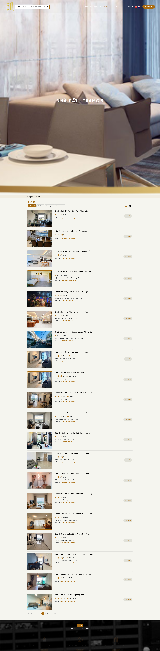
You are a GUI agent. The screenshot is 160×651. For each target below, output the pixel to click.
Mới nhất (32, 206)
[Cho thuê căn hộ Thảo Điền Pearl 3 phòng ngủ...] (39, 258)
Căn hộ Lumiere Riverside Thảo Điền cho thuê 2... (73, 413)
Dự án (115, 6)
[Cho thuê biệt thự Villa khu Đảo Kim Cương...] (39, 319)
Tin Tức (122, 6)
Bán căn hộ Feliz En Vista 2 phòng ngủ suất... (72, 594)
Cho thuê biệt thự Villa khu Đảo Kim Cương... (72, 312)
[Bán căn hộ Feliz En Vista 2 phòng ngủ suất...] (39, 602)
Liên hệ (130, 6)
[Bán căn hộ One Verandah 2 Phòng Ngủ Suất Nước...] (39, 561)
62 (52, 613)
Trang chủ (88, 6)
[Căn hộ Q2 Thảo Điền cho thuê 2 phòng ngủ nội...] (39, 359)
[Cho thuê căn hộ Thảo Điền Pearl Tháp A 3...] (39, 218)
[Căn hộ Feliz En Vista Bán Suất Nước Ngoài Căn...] (39, 581)
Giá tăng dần (49, 206)
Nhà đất (107, 6)
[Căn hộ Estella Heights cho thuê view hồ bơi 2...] (39, 440)
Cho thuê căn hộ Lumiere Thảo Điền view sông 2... (74, 392)
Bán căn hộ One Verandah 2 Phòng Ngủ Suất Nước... (75, 554)
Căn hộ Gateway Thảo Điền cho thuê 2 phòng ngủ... (74, 514)
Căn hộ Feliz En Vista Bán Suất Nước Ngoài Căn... (73, 574)
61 (49, 613)
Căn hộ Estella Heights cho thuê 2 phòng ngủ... (73, 473)
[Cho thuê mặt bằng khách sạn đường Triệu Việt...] (39, 279)
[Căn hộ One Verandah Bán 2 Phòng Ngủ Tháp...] (39, 541)
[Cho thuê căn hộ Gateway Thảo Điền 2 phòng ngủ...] (39, 501)
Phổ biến (40, 206)
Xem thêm (128, 216)
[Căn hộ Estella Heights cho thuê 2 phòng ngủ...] (39, 480)
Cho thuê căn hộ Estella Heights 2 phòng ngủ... (73, 453)
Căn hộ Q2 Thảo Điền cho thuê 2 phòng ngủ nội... (73, 352)
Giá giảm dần (60, 206)
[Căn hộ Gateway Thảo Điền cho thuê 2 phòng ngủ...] (39, 521)
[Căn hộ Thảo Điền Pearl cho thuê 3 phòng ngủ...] (39, 238)
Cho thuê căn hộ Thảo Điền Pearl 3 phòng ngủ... (73, 251)
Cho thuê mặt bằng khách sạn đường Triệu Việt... (73, 271)
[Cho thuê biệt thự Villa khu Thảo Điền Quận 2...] (39, 299)
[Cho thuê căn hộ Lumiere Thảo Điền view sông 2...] (39, 400)
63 (55, 613)
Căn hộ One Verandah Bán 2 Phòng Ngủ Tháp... (73, 534)
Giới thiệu (97, 6)
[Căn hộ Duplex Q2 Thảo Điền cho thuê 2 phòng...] (39, 380)
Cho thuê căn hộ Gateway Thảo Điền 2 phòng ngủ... (74, 493)
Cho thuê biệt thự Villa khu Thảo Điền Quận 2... (73, 292)
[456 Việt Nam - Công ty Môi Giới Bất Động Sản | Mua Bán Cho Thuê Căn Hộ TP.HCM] (10, 6)
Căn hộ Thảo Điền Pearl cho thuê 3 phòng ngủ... (73, 231)
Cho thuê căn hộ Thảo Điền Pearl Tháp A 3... (71, 211)
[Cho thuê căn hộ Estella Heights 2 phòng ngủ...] (39, 460)
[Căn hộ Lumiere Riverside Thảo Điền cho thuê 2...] (39, 420)
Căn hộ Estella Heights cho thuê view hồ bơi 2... (73, 433)
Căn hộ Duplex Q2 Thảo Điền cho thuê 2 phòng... (73, 372)
